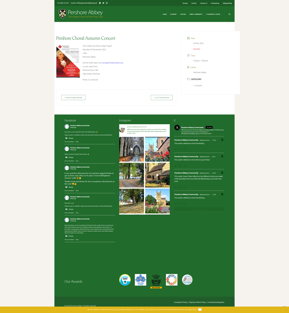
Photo (71, 138)
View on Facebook (69, 141)
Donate (185, 3)
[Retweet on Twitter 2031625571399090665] (180, 149)
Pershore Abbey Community (80, 125)
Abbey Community (196, 14)
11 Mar (214, 140)
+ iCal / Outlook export (161, 97)
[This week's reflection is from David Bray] (131, 149)
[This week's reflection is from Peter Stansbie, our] (131, 175)
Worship (173, 14)
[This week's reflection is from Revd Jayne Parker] (157, 149)
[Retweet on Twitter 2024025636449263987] (180, 187)
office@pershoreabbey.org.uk (87, 3)
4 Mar (213, 156)
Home (165, 14)
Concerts (198, 85)
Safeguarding (227, 3)
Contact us (203, 3)
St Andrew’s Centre (213, 14)
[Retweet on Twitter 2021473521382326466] (180, 203)
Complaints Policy (181, 302)
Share (77, 141)
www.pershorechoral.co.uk (112, 62)
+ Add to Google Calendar (73, 97)
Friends (193, 3)
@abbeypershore (205, 140)
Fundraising (215, 3)
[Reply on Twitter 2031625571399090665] (176, 149)
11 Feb (214, 194)
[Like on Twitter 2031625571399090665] (185, 149)
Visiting (183, 14)
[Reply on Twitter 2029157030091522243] (176, 165)
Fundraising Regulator (216, 302)
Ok (200, 309)
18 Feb (214, 173)
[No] (286, 310)
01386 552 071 (64, 3)
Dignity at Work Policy (197, 302)
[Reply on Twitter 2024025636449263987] (176, 187)
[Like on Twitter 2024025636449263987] (185, 187)
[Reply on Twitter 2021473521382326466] (176, 203)
